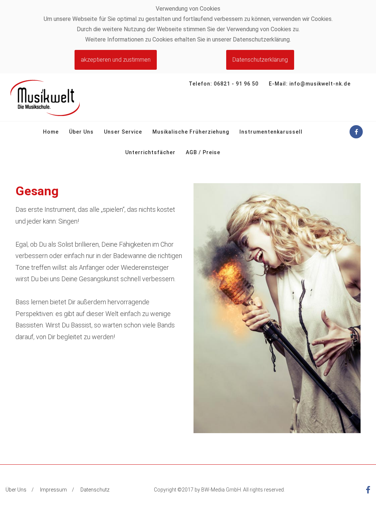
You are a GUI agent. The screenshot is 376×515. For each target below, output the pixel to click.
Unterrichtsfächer (150, 152)
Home (51, 132)
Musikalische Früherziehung (190, 132)
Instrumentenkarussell (271, 132)
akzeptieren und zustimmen (116, 59)
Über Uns (81, 132)
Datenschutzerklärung (260, 59)
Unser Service (123, 132)
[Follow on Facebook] (356, 131)
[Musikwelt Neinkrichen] (45, 97)
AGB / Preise (203, 152)
